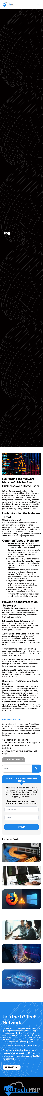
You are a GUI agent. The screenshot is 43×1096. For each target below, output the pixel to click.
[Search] (36, 769)
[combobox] (17, 769)
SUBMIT (21, 827)
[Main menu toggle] (38, 4)
